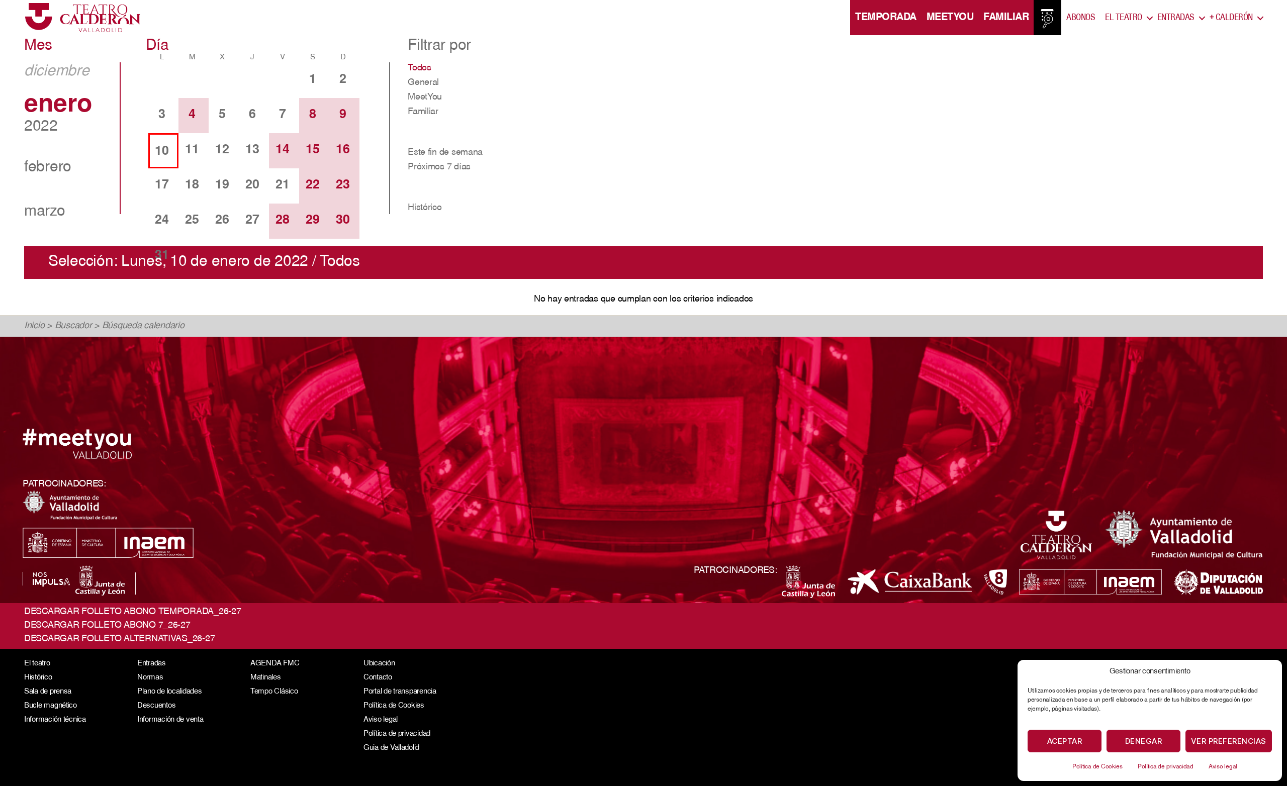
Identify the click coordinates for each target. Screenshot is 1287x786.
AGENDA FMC (274, 663)
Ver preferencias (1228, 741)
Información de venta (170, 720)
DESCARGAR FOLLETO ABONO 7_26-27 (107, 625)
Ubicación (379, 663)
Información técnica (55, 720)
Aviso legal (1223, 767)
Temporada (885, 18)
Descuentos (156, 706)
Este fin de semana (445, 152)
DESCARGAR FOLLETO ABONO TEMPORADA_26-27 (132, 612)
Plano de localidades (169, 692)
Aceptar (1064, 741)
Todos (419, 68)
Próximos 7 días (439, 167)
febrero (47, 167)
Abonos (1080, 18)
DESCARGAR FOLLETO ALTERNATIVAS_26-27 (119, 639)
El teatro (37, 663)
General (423, 82)
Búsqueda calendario (143, 326)
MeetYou (950, 18)
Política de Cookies (1097, 767)
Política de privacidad (1165, 767)
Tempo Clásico (274, 692)
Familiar (1006, 18)
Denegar (1143, 741)
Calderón (1231, 18)
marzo (44, 212)
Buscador (73, 326)
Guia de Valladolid (391, 748)
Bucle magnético (50, 706)
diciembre (56, 71)
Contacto (377, 677)
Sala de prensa (47, 692)
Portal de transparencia (399, 692)
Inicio (34, 326)
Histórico (425, 208)
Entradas (1175, 18)
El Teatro (1123, 18)
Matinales (265, 677)
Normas (150, 677)
